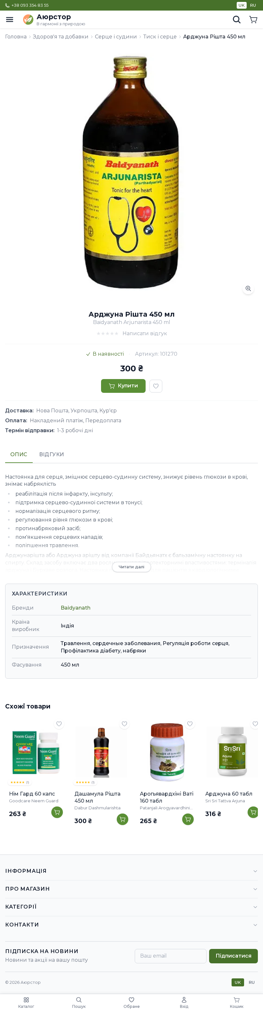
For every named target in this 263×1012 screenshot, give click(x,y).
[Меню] (9, 19)
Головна (16, 37)
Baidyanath (75, 608)
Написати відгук (145, 333)
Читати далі (131, 566)
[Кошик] (253, 19)
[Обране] (59, 724)
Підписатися (233, 956)
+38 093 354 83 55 (30, 5)
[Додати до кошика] (57, 812)
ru (253, 5)
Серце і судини (116, 37)
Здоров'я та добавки (61, 37)
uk (242, 5)
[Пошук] (236, 19)
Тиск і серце (160, 37)
